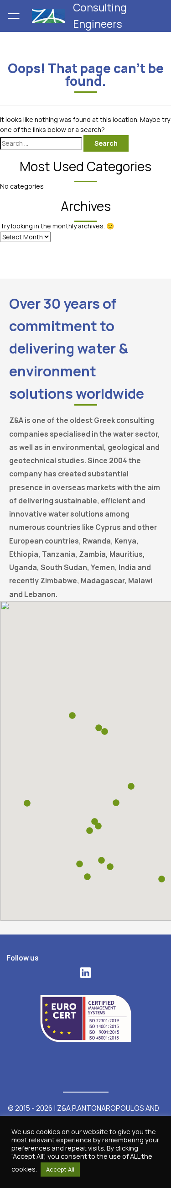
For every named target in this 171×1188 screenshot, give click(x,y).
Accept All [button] (60, 1169)
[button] (101, 860)
